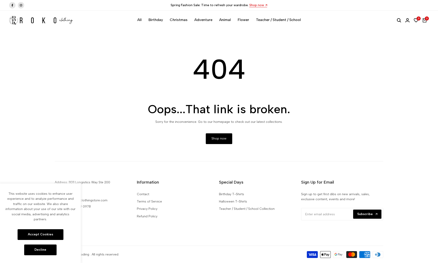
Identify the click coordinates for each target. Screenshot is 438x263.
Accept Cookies (40, 234)
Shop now (256, 5)
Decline (40, 250)
